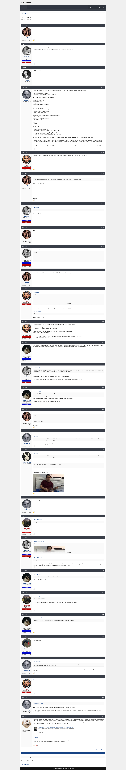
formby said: (36, 249)
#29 (103, 716)
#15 (103, 387)
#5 (103, 152)
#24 (103, 614)
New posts (24, 10)
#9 (103, 246)
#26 (103, 658)
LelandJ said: (36, 207)
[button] (35, 7)
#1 (103, 25)
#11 (103, 288)
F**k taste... (36, 737)
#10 (103, 270)
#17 (103, 430)
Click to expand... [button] (68, 261)
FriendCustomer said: (38, 541)
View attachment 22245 (38, 703)
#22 (103, 570)
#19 (103, 497)
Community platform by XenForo (63, 768)
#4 (103, 87)
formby (23, 19)
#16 (103, 409)
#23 (103, 592)
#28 (103, 697)
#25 (103, 636)
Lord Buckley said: (37, 519)
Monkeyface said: (37, 574)
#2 (103, 44)
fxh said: (35, 176)
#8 (103, 227)
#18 (103, 449)
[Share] (101, 25)
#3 (103, 67)
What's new (31, 7)
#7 (103, 203)
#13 (103, 342)
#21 (103, 537)
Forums (24, 7)
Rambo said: (36, 367)
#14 (103, 364)
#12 (103, 321)
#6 (103, 173)
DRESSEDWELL (28, 2)
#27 (103, 676)
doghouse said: (37, 311)
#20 (103, 516)
